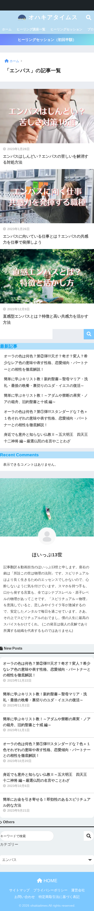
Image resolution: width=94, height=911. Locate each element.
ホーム (7, 29)
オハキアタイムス (52, 17)
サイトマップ (19, 890)
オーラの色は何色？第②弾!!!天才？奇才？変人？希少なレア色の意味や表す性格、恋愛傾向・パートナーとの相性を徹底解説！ (46, 362)
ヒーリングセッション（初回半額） (47, 40)
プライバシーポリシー (50, 890)
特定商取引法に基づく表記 (59, 897)
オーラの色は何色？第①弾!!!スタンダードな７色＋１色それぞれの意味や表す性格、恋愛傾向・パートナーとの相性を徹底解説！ (46, 418)
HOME (49, 880)
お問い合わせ (24, 897)
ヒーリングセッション (66, 29)
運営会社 (78, 890)
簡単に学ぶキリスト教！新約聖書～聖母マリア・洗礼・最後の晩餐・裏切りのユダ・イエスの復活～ (46, 382)
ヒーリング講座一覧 (31, 29)
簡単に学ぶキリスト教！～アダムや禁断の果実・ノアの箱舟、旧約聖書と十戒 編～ (46, 398)
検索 (89, 334)
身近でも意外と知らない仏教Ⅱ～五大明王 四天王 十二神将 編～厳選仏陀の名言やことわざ (47, 438)
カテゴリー (9, 844)
